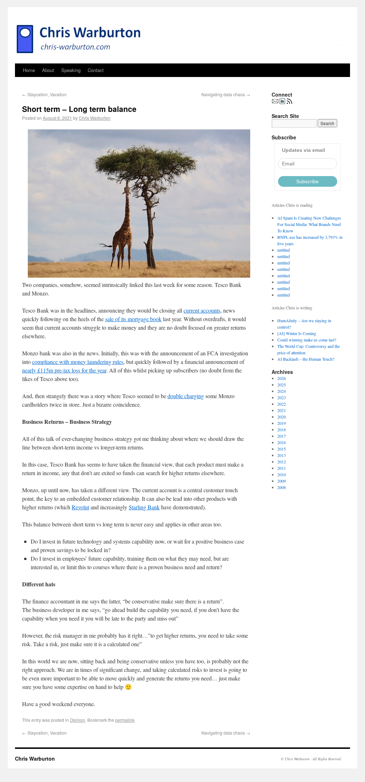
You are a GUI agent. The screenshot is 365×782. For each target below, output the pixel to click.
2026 (281, 378)
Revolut (80, 507)
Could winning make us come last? (306, 340)
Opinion (77, 720)
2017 (281, 436)
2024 (281, 391)
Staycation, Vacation (44, 94)
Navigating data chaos (225, 94)
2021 (281, 410)
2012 (281, 461)
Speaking (71, 70)
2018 (281, 429)
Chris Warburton (94, 118)
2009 (281, 481)
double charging (186, 396)
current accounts (202, 310)
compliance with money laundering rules (77, 361)
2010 (281, 474)
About (48, 70)
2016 (281, 442)
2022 (281, 404)
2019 (281, 423)
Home (29, 70)
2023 (281, 397)
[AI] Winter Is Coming (296, 333)
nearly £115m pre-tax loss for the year (64, 370)
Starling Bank (144, 507)
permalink (124, 720)
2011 (281, 468)
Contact (96, 70)
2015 (281, 449)
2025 (281, 384)
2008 (281, 487)
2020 (281, 417)
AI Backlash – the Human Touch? (305, 359)
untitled (283, 250)
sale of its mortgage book (133, 319)
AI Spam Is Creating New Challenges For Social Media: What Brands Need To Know (309, 224)
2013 (281, 455)
